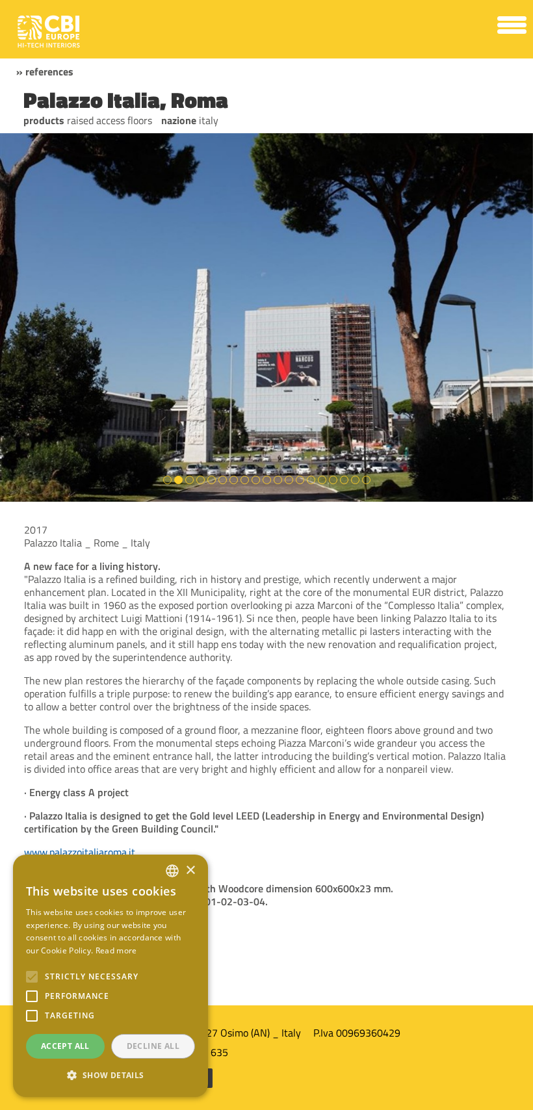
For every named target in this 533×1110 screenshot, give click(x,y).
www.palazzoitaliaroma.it (79, 852)
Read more (116, 950)
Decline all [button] (153, 1046)
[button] (110, 1075)
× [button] (190, 870)
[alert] (110, 976)
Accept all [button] (65, 1046)
